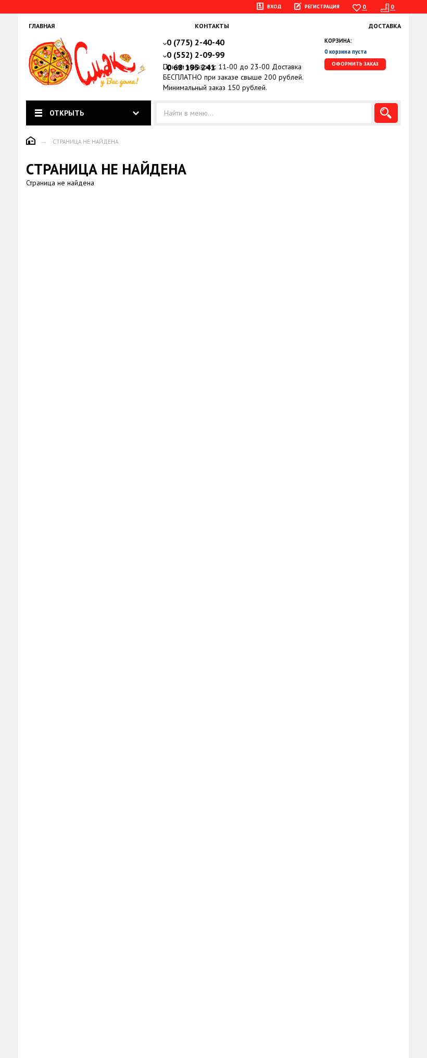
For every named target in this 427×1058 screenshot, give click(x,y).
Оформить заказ (355, 63)
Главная (42, 26)
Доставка (385, 26)
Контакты (212, 26)
